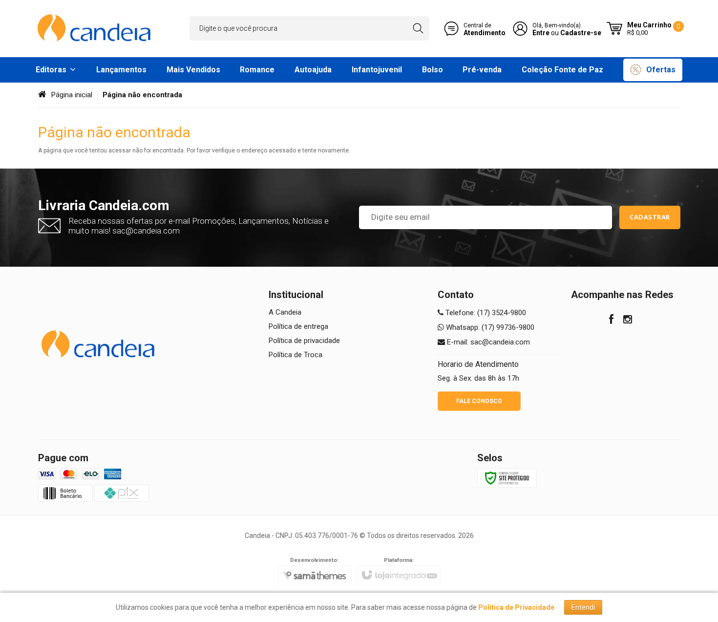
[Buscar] (417, 28)
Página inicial (71, 94)
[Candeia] (95, 28)
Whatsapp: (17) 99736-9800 (489, 327)
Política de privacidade (304, 340)
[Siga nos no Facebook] (611, 320)
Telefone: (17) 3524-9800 (484, 312)
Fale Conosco (479, 401)
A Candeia (285, 312)
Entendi (583, 607)
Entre (540, 33)
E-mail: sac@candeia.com (487, 342)
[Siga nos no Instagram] (627, 320)
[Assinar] (649, 217)
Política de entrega (298, 326)
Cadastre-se (580, 33)
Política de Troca (295, 354)
